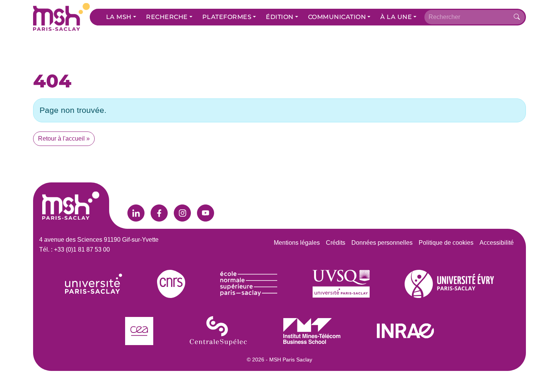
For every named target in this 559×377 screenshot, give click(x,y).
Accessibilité (497, 242)
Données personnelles (382, 242)
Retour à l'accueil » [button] (64, 138)
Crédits (335, 242)
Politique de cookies (446, 242)
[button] (121, 17)
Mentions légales (297, 242)
